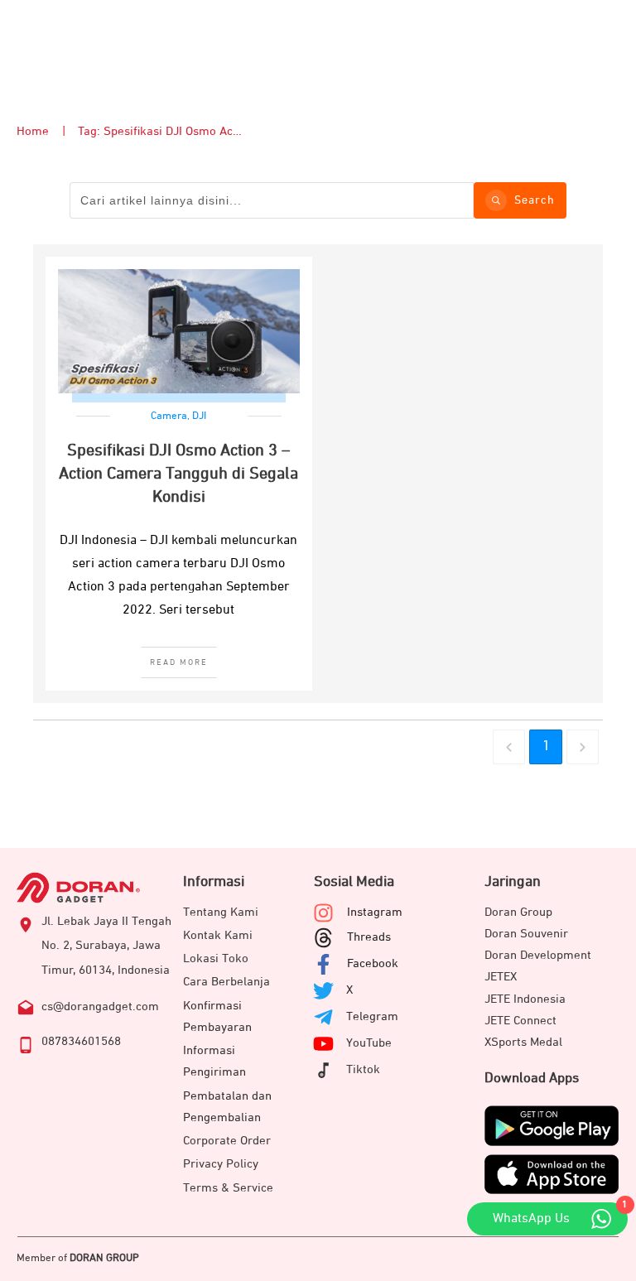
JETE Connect (520, 1020)
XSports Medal (523, 1042)
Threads (369, 937)
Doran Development (537, 955)
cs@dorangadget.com (100, 1006)
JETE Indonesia (525, 999)
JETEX (500, 976)
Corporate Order (227, 1140)
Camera (169, 416)
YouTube (369, 1043)
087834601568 (81, 1041)
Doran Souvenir (526, 933)
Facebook (372, 963)
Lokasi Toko (215, 958)
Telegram (372, 1016)
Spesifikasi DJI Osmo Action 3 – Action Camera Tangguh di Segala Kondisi (178, 473)
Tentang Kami (220, 912)
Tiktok (363, 1069)
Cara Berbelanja (226, 981)
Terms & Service (228, 1188)
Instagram (374, 912)
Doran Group (518, 912)
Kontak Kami (218, 935)
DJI (199, 416)
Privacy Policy (220, 1164)
